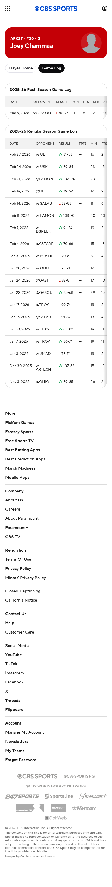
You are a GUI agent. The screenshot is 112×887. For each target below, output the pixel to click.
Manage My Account (24, 732)
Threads (12, 700)
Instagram (14, 673)
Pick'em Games (19, 422)
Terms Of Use (18, 559)
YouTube (13, 654)
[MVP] (58, 805)
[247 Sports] (22, 795)
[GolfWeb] (56, 818)
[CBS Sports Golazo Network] (56, 785)
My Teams (14, 750)
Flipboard (14, 709)
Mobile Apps (17, 477)
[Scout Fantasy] (84, 807)
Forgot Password (21, 759)
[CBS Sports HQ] (79, 775)
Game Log (51, 68)
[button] (7, 8)
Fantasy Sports (19, 431)
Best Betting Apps (22, 450)
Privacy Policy (18, 568)
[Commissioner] (30, 805)
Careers (12, 509)
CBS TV (12, 536)
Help (9, 622)
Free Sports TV (19, 441)
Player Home (21, 68)
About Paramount (22, 518)
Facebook (14, 682)
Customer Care (19, 632)
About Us (14, 500)
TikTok (11, 664)
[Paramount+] (93, 795)
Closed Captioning (22, 591)
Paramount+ (16, 527)
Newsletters (16, 741)
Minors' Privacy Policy (25, 578)
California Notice (21, 600)
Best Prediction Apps (25, 459)
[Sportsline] (59, 795)
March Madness (20, 468)
